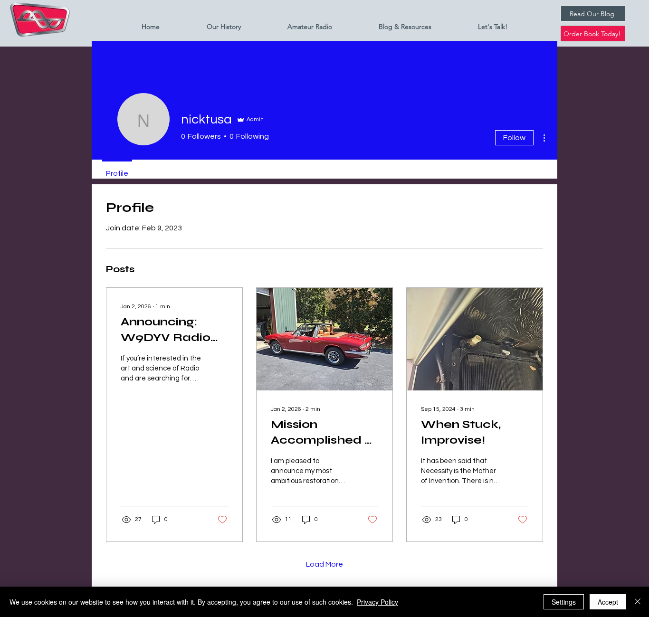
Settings (564, 602)
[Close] (637, 601)
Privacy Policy (377, 602)
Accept (608, 602)
